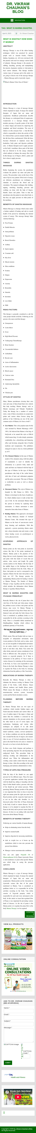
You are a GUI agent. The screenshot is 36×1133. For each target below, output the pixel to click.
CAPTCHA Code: (27, 1052)
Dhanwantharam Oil (9, 857)
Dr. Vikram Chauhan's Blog (18, 8)
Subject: (7, 1021)
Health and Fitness (18, 1077)
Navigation (20, 20)
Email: (6, 1014)
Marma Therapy (11, 908)
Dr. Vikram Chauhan (27, 33)
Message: (8, 1028)
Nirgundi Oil (25, 855)
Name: (7, 1008)
